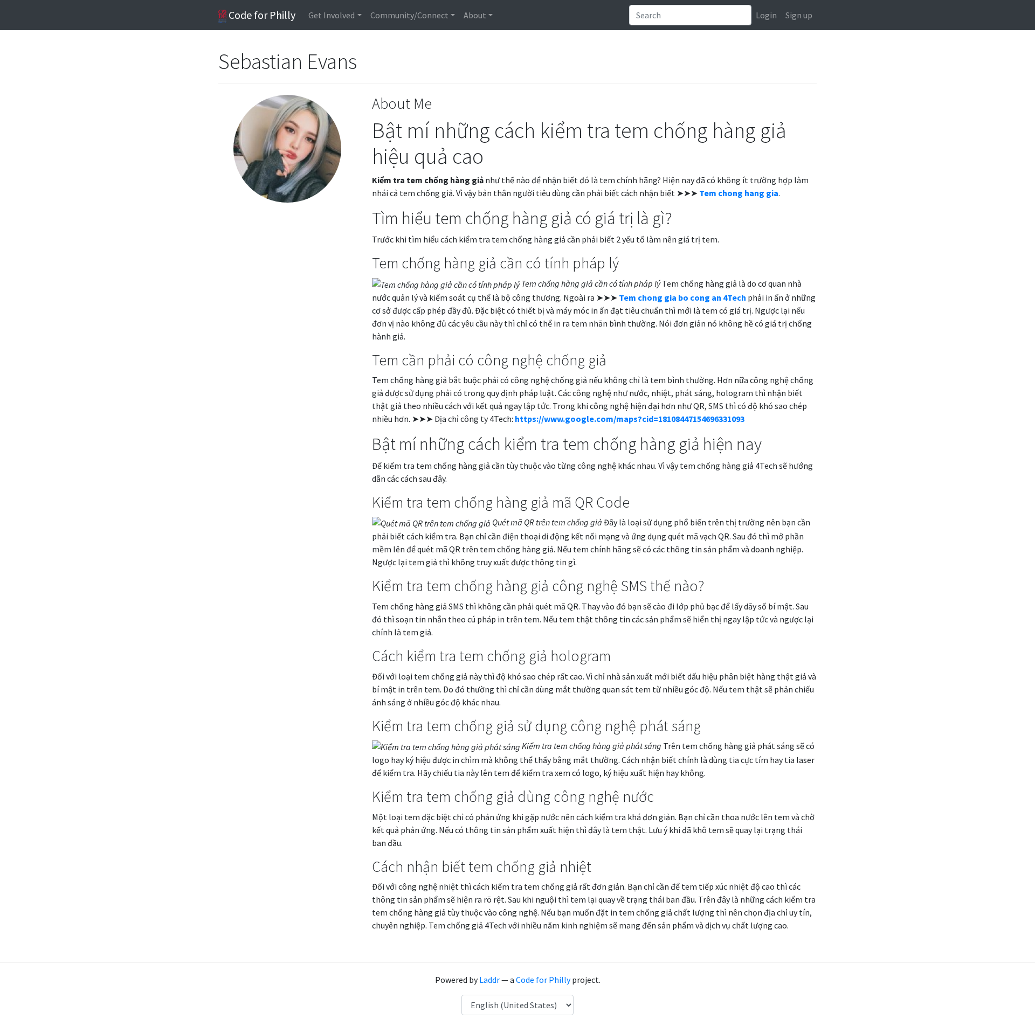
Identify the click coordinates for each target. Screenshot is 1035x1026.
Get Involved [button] (331, 15)
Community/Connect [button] (409, 15)
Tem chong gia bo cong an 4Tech (682, 297)
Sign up (798, 15)
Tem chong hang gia (738, 193)
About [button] (475, 15)
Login (766, 15)
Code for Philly (260, 15)
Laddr (489, 979)
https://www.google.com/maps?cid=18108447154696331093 (629, 418)
